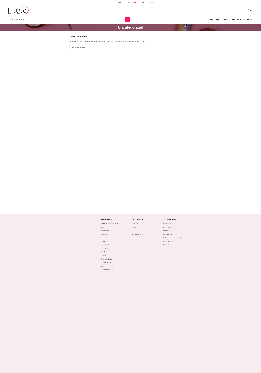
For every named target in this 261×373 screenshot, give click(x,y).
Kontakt (134, 227)
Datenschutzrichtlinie (139, 238)
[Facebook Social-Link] (9, 2)
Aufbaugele (104, 234)
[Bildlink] (78, 294)
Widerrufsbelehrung (138, 234)
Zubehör (103, 255)
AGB (133, 231)
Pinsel (103, 252)
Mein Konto (167, 227)
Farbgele (104, 238)
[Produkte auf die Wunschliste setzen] (240, 10)
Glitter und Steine (106, 259)
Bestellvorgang (168, 234)
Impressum (167, 223)
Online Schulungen (107, 269)
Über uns (135, 223)
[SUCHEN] (127, 19)
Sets (102, 266)
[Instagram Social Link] (12, 2)
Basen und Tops (106, 231)
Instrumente (105, 248)
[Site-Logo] (18, 10)
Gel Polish (104, 241)
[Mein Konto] (244, 10)
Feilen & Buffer (105, 245)
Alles (102, 227)
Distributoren (167, 245)
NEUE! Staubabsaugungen (109, 223)
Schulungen (167, 231)
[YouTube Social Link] (14, 2)
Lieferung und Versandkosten (172, 238)
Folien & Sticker (106, 262)
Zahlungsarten (168, 241)
